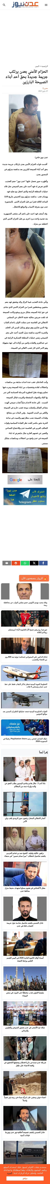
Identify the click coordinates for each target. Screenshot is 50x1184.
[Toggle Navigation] (46, 5)
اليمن (37, 66)
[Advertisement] (25, 36)
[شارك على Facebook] (43, 563)
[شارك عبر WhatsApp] (25, 563)
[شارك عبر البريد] (7, 563)
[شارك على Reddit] (16, 563)
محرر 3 (45, 88)
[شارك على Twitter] (34, 563)
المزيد (9, 1173)
